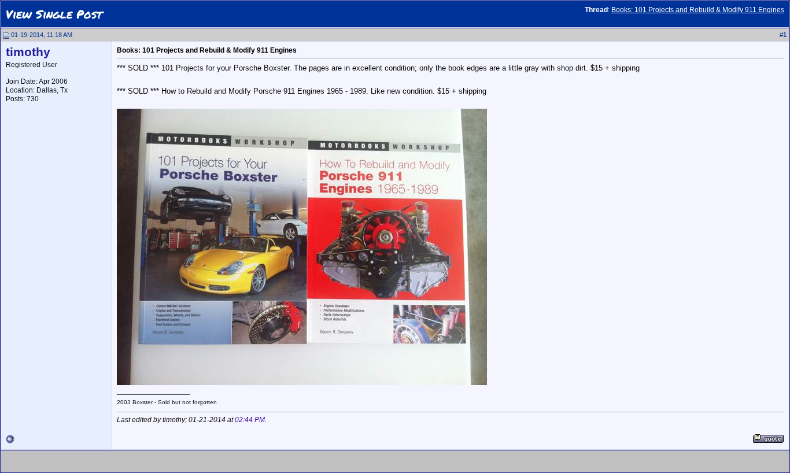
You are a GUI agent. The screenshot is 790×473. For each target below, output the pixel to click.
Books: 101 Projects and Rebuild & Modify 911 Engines (697, 10)
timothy (28, 52)
